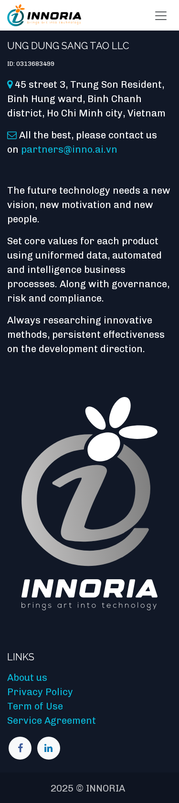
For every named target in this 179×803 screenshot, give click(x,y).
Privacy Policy (40, 692)
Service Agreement (51, 720)
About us (27, 677)
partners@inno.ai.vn (69, 149)
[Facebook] (20, 748)
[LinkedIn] (48, 748)
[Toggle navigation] (161, 15)
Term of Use (35, 706)
